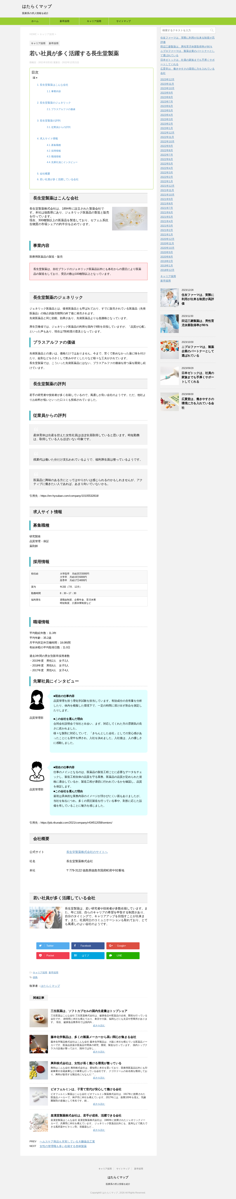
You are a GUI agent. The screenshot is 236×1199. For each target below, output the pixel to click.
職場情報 (56, 156)
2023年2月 (166, 123)
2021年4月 (166, 221)
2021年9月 (166, 199)
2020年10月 (167, 247)
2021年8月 (166, 203)
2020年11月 (167, 243)
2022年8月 (166, 150)
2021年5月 (166, 216)
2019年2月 (166, 261)
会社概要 (45, 173)
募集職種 (56, 145)
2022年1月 (166, 181)
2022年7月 (166, 154)
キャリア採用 (94, 21)
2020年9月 (166, 252)
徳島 (35, 977)
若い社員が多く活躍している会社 (59, 179)
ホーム (35, 21)
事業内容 (56, 91)
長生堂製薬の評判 (50, 120)
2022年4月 (166, 168)
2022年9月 (166, 145)
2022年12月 (167, 132)
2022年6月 (166, 159)
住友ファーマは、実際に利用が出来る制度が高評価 (198, 299)
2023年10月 (167, 88)
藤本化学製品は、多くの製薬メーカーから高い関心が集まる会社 (93, 1037)
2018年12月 (167, 269)
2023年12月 (167, 79)
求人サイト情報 (49, 138)
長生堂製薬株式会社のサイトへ (87, 852)
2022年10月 (167, 141)
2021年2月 (166, 230)
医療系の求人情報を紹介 (118, 1184)
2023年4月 (166, 114)
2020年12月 (167, 238)
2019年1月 (166, 265)
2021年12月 (167, 185)
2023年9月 (166, 92)
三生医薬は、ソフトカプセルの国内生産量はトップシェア (89, 1010)
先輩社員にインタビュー (64, 162)
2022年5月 (166, 163)
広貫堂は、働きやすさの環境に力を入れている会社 (198, 403)
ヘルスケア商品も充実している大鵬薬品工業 (67, 1141)
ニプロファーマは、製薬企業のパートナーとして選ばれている (198, 351)
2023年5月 (166, 110)
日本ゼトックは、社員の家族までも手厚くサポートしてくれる (198, 377)
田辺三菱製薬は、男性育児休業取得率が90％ (186, 46)
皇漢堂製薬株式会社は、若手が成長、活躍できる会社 (86, 1115)
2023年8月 (166, 97)
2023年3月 (166, 119)
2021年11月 (167, 190)
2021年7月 (166, 207)
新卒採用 (64, 21)
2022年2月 (166, 176)
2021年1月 (166, 234)
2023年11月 (167, 83)
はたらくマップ (37, 6)
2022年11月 (167, 137)
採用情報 (56, 150)
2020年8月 (166, 256)
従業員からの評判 (60, 127)
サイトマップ (123, 21)
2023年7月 (166, 101)
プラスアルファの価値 (63, 109)
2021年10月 (167, 194)
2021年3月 (166, 225)
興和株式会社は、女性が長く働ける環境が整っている (86, 1063)
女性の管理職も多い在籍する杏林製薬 (63, 1146)
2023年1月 (166, 128)
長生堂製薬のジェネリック (55, 102)
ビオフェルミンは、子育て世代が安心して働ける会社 (86, 1089)
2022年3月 (166, 172)
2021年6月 (166, 212)
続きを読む (99, 1025)
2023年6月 (166, 106)
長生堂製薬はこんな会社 (54, 84)
